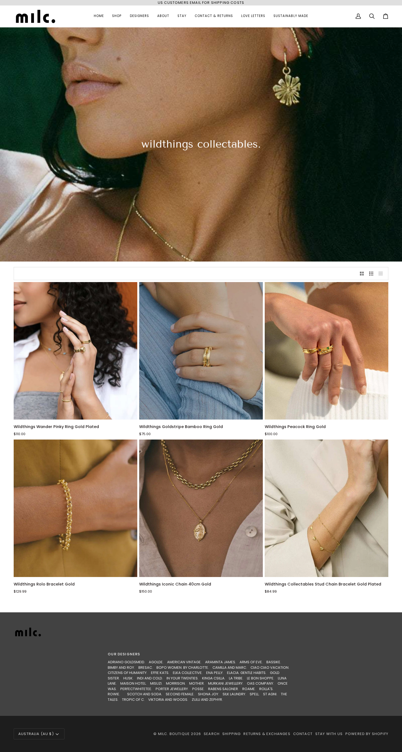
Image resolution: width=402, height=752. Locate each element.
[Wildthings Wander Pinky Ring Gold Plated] (75, 351)
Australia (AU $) (36, 733)
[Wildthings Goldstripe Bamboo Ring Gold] (201, 351)
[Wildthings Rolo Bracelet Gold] (75, 508)
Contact (303, 733)
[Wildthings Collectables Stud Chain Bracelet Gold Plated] (326, 508)
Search (212, 733)
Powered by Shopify (366, 733)
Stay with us (329, 733)
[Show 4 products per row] (382, 273)
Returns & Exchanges (266, 733)
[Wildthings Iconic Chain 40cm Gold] (201, 508)
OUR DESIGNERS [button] (124, 654)
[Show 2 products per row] (362, 273)
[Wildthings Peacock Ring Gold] (326, 351)
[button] (117, 16)
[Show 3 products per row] (371, 273)
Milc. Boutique (174, 733)
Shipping (231, 733)
